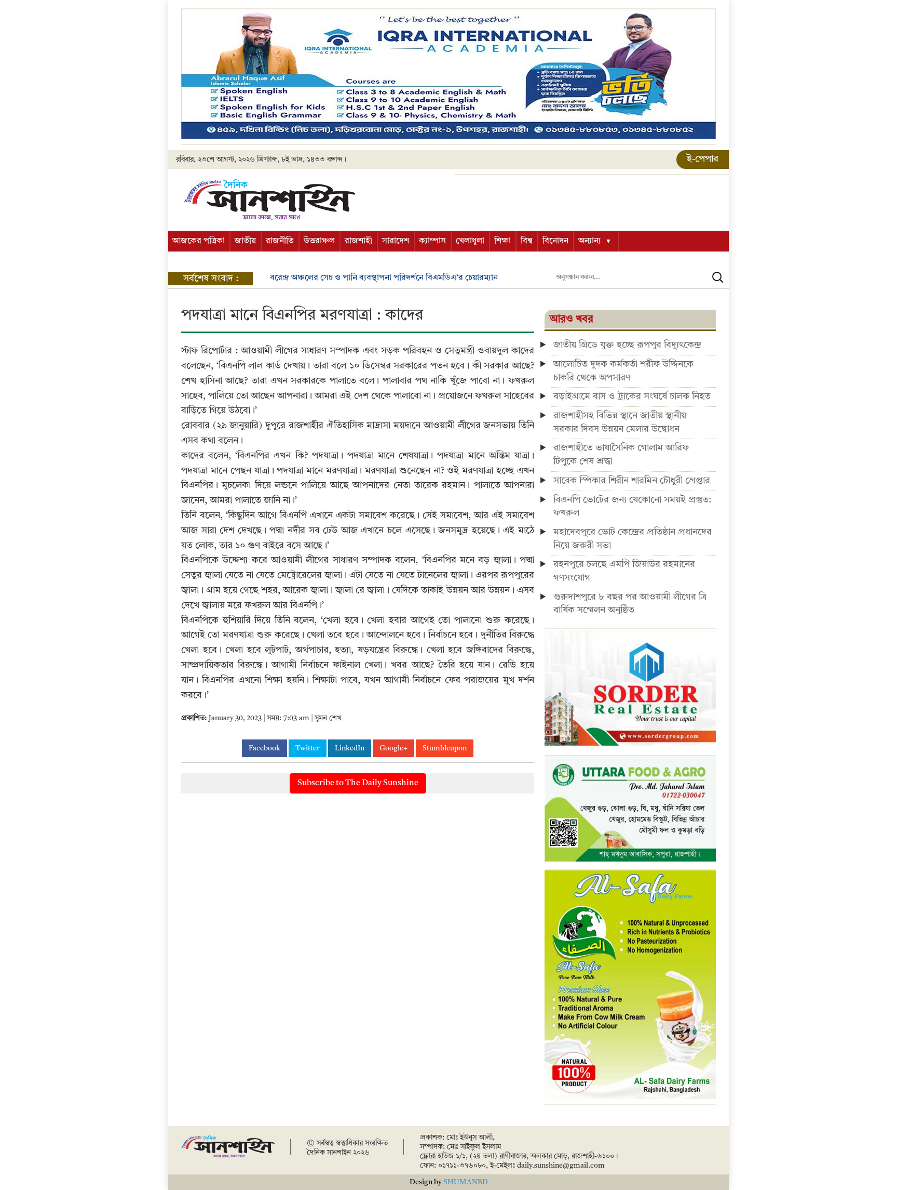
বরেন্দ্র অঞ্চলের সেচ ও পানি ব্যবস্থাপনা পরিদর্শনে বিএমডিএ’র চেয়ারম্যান (384, 278)
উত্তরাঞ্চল (319, 241)
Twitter (307, 748)
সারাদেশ (395, 241)
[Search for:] (639, 277)
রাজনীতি (280, 241)
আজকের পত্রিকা (198, 241)
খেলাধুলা (470, 241)
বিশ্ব (527, 241)
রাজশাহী (358, 241)
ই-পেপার (702, 159)
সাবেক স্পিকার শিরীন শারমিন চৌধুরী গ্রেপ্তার (631, 480)
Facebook (264, 748)
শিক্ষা (502, 241)
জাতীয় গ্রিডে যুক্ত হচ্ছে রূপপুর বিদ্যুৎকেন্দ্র (627, 345)
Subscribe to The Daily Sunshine (357, 783)
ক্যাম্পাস (432, 241)
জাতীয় (245, 241)
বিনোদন (555, 241)
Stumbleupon (445, 748)
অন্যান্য (589, 241)
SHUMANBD (465, 1182)
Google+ (393, 748)
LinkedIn (349, 748)
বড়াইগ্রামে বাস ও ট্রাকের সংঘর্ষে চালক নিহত (632, 396)
